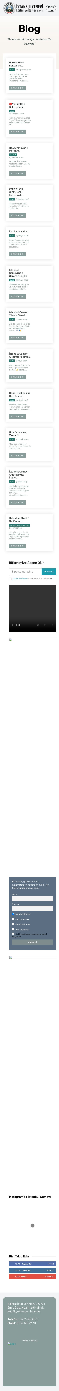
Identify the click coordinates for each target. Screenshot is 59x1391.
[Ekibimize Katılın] (43, 243)
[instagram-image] (32, 1225)
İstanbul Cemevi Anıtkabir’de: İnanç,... (18, 474)
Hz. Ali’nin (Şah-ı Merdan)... (18, 149)
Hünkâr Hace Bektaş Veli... (16, 64)
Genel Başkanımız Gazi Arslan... (19, 394)
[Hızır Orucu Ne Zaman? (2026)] (43, 444)
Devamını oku (17, 88)
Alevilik (13, 155)
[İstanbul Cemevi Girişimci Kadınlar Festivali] (43, 365)
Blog (12, 69)
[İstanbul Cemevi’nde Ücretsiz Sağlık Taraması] (43, 282)
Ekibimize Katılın (18, 231)
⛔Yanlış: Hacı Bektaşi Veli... (17, 105)
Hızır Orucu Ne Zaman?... (17, 434)
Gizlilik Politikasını (20, 579)
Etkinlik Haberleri (22, 924)
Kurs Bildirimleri (22, 919)
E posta (15, 904)
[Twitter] (33, 1329)
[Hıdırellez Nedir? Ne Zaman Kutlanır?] (43, 530)
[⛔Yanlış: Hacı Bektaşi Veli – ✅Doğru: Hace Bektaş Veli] (43, 116)
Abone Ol (49, 572)
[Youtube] (18, 1329)
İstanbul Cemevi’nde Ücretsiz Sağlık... (19, 273)
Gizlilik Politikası (30, 1340)
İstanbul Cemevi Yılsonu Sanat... (18, 314)
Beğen (51, 1264)
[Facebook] (41, 1329)
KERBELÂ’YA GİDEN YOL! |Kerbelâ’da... (16, 192)
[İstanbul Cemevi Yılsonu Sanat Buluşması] (43, 324)
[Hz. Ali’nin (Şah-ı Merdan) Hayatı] (43, 159)
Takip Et (50, 1270)
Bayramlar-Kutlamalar (19, 525)
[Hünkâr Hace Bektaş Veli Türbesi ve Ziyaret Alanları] (43, 74)
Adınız (15, 894)
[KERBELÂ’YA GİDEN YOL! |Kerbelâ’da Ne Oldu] (43, 201)
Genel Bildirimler (22, 914)
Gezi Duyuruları (22, 929)
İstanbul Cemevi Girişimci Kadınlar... (20, 355)
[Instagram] (26, 1329)
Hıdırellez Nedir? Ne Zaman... (19, 520)
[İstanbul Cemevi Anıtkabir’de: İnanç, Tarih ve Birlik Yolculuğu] (43, 483)
